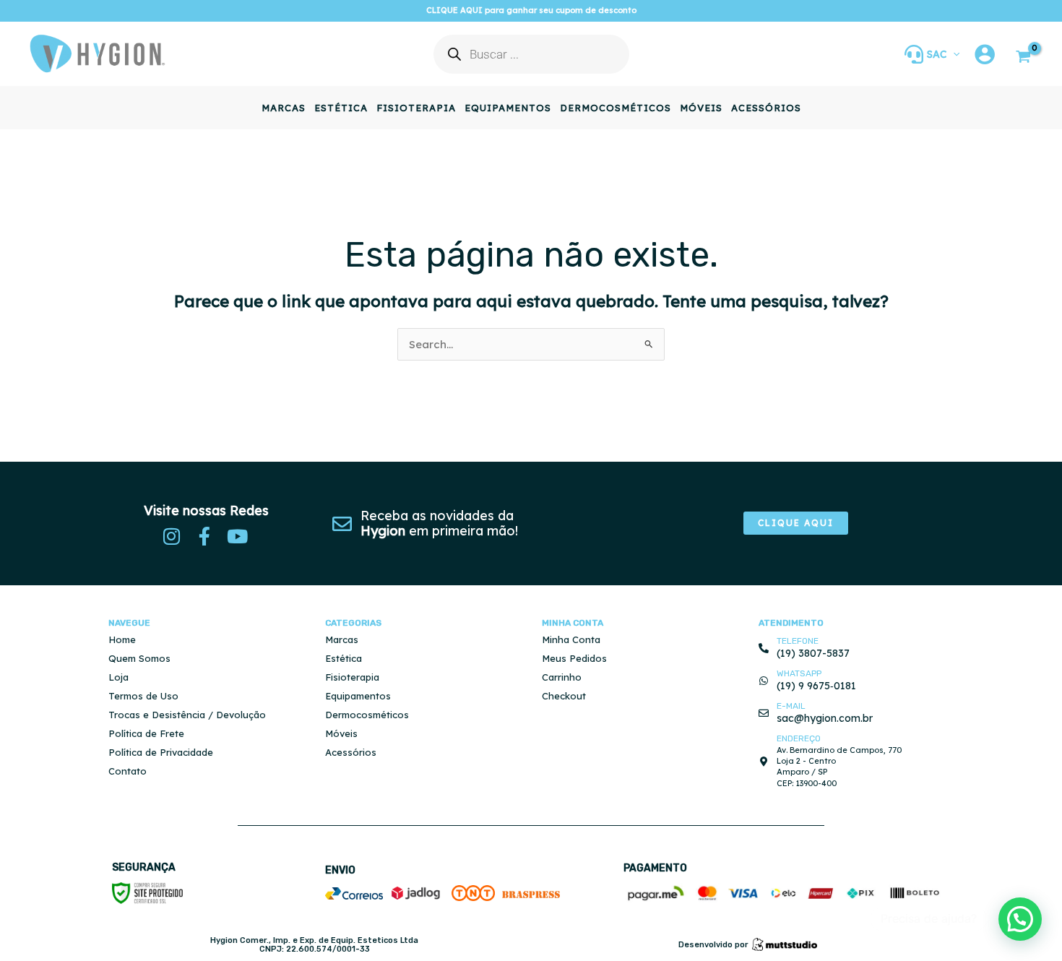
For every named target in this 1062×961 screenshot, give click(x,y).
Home (122, 639)
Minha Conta (571, 639)
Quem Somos (139, 658)
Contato (127, 771)
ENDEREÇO (799, 738)
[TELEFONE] (764, 648)
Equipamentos (358, 696)
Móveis (341, 733)
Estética (343, 658)
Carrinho (562, 677)
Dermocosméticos (367, 714)
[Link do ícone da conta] (985, 54)
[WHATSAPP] (764, 681)
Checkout (564, 696)
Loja (118, 677)
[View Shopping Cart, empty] (1023, 58)
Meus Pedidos (574, 658)
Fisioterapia (352, 677)
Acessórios (350, 752)
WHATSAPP (799, 673)
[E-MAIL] (764, 713)
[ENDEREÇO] (764, 762)
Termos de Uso (143, 696)
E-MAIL (791, 706)
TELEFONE (798, 641)
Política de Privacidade (160, 752)
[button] (952, 54)
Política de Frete (146, 733)
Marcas (341, 639)
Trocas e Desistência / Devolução (187, 714)
